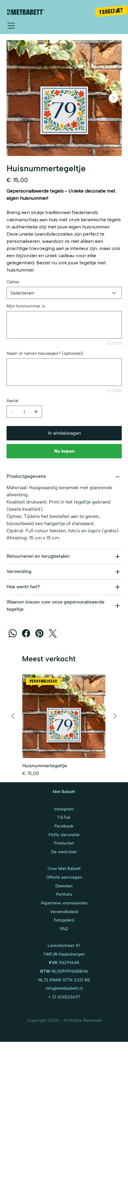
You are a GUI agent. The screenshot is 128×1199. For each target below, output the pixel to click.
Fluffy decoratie (64, 834)
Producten (64, 843)
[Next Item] (113, 98)
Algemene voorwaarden (64, 903)
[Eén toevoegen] (36, 412)
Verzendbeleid (64, 911)
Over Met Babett (64, 868)
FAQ (64, 928)
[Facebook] (26, 633)
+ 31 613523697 (64, 997)
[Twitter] (53, 633)
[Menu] (11, 25)
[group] (64, 725)
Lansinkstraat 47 (64, 945)
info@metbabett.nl (64, 988)
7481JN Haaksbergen (64, 954)
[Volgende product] (115, 716)
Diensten (64, 886)
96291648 (64, 962)
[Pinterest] (39, 633)
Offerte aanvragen (64, 877)
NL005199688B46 (64, 971)
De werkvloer (64, 851)
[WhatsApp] (13, 633)
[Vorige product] (13, 716)
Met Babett (64, 791)
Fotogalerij (64, 920)
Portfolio (64, 894)
